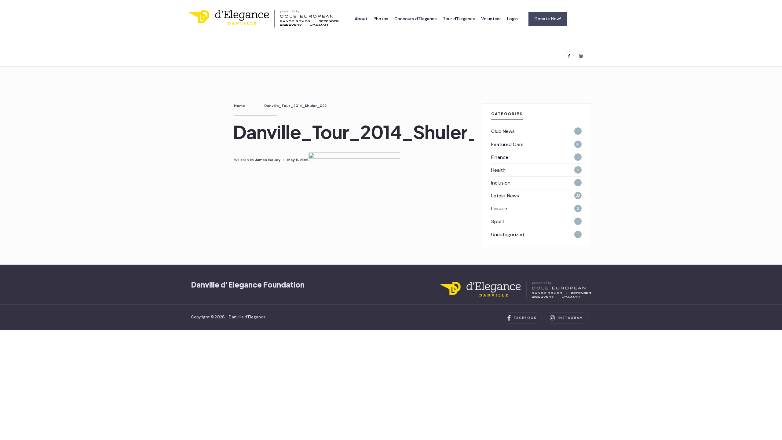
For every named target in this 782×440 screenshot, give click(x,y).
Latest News (505, 196)
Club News (503, 131)
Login (512, 18)
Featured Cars (507, 144)
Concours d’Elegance (415, 18)
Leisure (499, 208)
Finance (499, 157)
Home (239, 105)
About (361, 18)
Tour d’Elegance (459, 18)
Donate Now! (548, 18)
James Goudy (267, 159)
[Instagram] (580, 55)
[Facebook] (569, 55)
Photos (381, 18)
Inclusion (500, 183)
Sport (497, 221)
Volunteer (491, 18)
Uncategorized (507, 234)
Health (498, 170)
